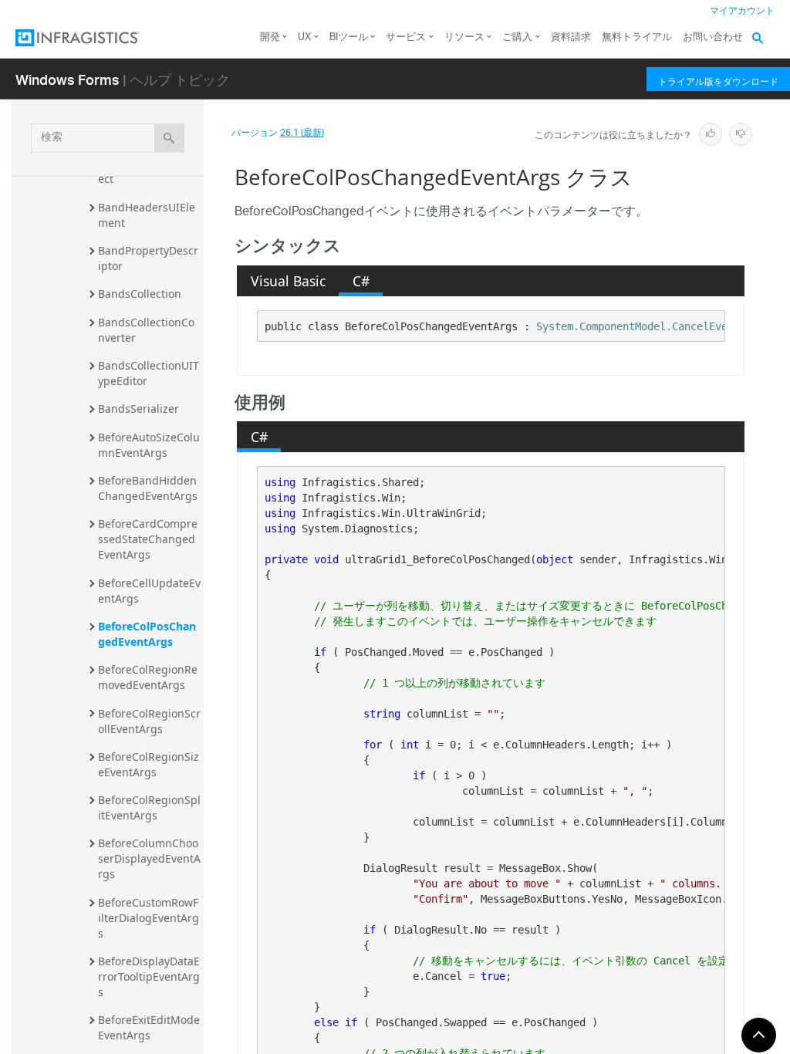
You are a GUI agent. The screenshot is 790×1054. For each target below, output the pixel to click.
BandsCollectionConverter (146, 330)
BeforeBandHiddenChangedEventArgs (148, 488)
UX (304, 37)
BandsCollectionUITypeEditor (148, 373)
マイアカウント (742, 11)
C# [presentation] (361, 281)
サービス (406, 37)
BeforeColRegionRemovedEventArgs (148, 677)
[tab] (288, 280)
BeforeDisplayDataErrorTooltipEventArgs (149, 976)
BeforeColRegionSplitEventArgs (149, 807)
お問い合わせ (713, 37)
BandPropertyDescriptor (148, 258)
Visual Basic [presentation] (288, 281)
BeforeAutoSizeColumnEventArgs (149, 445)
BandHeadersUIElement (146, 215)
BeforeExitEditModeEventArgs (149, 1027)
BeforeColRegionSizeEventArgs (148, 764)
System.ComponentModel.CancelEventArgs (650, 326)
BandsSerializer (138, 408)
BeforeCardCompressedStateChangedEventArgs (148, 539)
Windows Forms (67, 79)
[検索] (169, 138)
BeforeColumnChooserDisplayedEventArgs (149, 858)
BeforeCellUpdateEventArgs (149, 591)
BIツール (348, 37)
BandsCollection (139, 293)
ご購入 (517, 37)
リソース (464, 37)
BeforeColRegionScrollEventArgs (149, 721)
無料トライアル (637, 37)
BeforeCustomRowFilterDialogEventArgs (148, 918)
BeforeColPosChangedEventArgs (147, 634)
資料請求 (571, 37)
